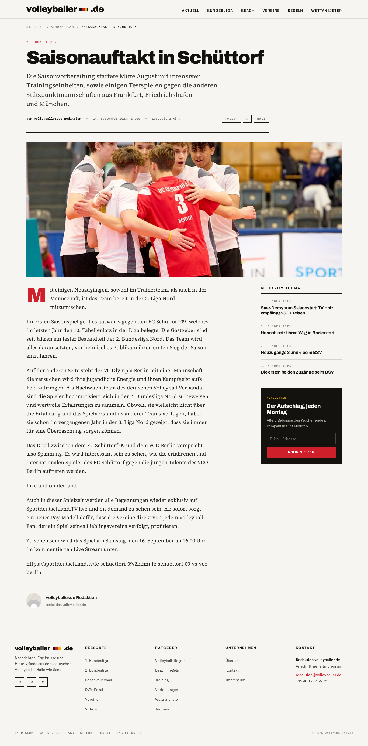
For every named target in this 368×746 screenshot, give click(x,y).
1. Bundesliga (96, 660)
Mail (261, 119)
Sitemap (87, 733)
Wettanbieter (326, 10)
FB (19, 682)
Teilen (231, 119)
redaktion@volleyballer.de (318, 674)
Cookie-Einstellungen (120, 733)
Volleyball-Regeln (170, 660)
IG (31, 682)
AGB (71, 733)
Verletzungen (166, 689)
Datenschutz (50, 733)
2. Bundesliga (96, 670)
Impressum (235, 679)
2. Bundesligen (59, 27)
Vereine (271, 10)
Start (31, 27)
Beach (247, 10)
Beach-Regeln (167, 670)
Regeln (295, 10)
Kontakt (232, 670)
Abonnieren (301, 452)
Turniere (162, 709)
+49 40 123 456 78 (311, 681)
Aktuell (190, 10)
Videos (91, 709)
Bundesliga (220, 10)
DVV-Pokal (94, 689)
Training (162, 679)
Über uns (233, 660)
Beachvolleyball (98, 679)
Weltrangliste (166, 699)
